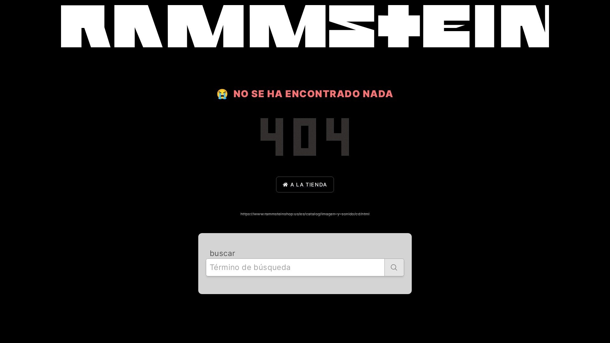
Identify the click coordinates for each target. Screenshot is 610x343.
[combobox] (295, 267)
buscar (222, 253)
